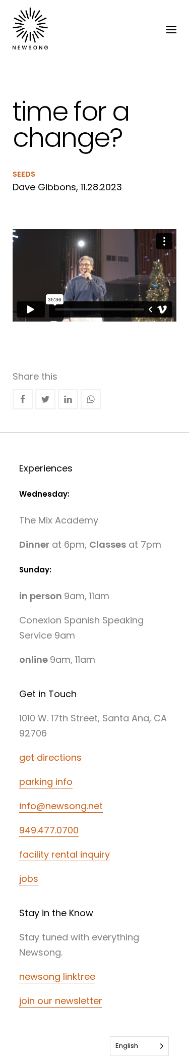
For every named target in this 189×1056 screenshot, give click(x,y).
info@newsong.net (61, 806)
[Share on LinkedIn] (68, 399)
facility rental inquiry (64, 854)
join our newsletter (60, 1000)
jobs (28, 878)
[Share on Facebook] (23, 399)
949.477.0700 (49, 830)
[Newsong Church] (30, 30)
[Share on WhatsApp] (91, 399)
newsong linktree (57, 976)
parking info (46, 781)
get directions (50, 757)
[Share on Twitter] (45, 399)
